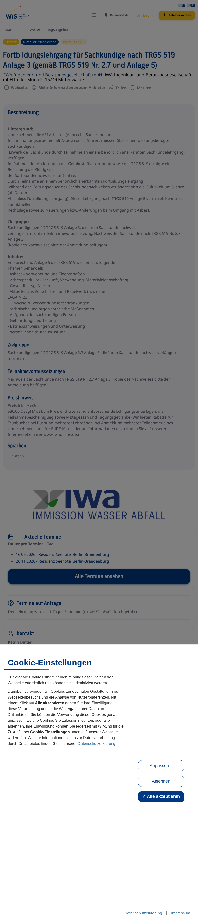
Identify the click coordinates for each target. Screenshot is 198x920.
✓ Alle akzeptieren (161, 796)
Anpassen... (161, 765)
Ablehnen (161, 781)
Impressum (180, 913)
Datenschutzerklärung (96, 744)
